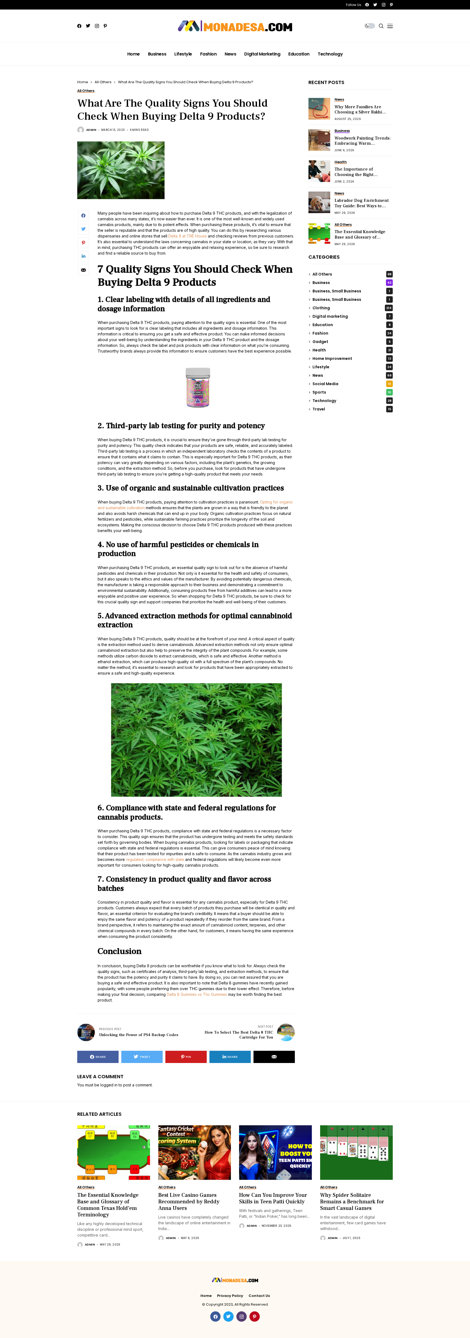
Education (352, 324)
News (352, 375)
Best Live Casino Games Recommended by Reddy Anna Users (188, 1202)
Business (352, 282)
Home (82, 82)
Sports (352, 392)
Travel (352, 409)
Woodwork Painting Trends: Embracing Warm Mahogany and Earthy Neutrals (363, 146)
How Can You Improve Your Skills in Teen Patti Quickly (273, 1198)
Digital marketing (352, 316)
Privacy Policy (230, 1296)
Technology (352, 400)
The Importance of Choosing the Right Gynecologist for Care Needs (357, 177)
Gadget (352, 341)
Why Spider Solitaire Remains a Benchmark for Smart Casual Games (352, 1202)
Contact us (259, 1296)
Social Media (352, 384)
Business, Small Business (351, 291)
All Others (103, 82)
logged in (109, 1085)
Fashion (352, 333)
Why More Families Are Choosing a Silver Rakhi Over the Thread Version (360, 112)
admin (91, 130)
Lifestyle (352, 367)
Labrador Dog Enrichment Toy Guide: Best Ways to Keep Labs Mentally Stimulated (362, 208)
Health (352, 350)
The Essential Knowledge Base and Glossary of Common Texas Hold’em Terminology (360, 240)
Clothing (352, 308)
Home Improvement (352, 358)
